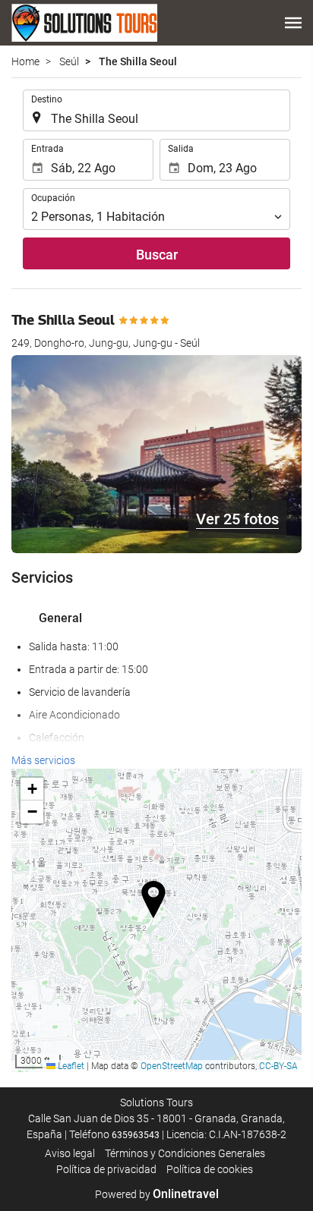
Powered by (157, 1194)
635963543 (136, 1135)
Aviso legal (70, 1153)
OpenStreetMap (172, 1066)
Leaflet (69, 1066)
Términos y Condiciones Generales (185, 1153)
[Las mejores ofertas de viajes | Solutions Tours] (84, 23)
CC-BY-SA (278, 1066)
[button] (293, 22)
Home (25, 61)
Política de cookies (209, 1169)
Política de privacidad (106, 1169)
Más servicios (43, 760)
